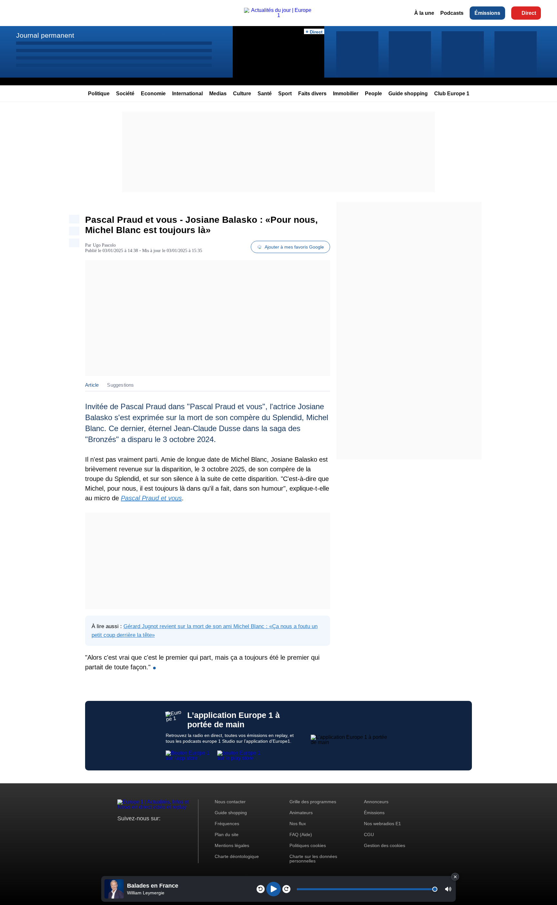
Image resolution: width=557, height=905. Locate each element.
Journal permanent (45, 35)
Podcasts (452, 13)
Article (92, 385)
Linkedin (176, 830)
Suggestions (120, 385)
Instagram (132, 830)
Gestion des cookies (384, 845)
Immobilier (345, 93)
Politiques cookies (307, 845)
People (373, 93)
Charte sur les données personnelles (313, 858)
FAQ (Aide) (300, 834)
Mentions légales (232, 845)
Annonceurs (376, 801)
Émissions (487, 13)
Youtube (154, 830)
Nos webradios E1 (382, 823)
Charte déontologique (237, 856)
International (187, 93)
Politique (99, 93)
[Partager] (74, 219)
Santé (265, 93)
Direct (529, 13)
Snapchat (165, 830)
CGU (369, 834)
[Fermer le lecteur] (455, 877)
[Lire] (273, 889)
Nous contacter (230, 801)
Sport (285, 93)
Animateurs (301, 812)
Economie (153, 93)
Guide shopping (408, 93)
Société (125, 93)
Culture (242, 93)
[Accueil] (278, 15)
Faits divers (312, 93)
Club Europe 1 (451, 93)
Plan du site (227, 834)
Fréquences (227, 823)
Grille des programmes (312, 801)
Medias (218, 93)
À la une (424, 13)
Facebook (143, 830)
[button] (448, 889)
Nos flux (297, 823)
